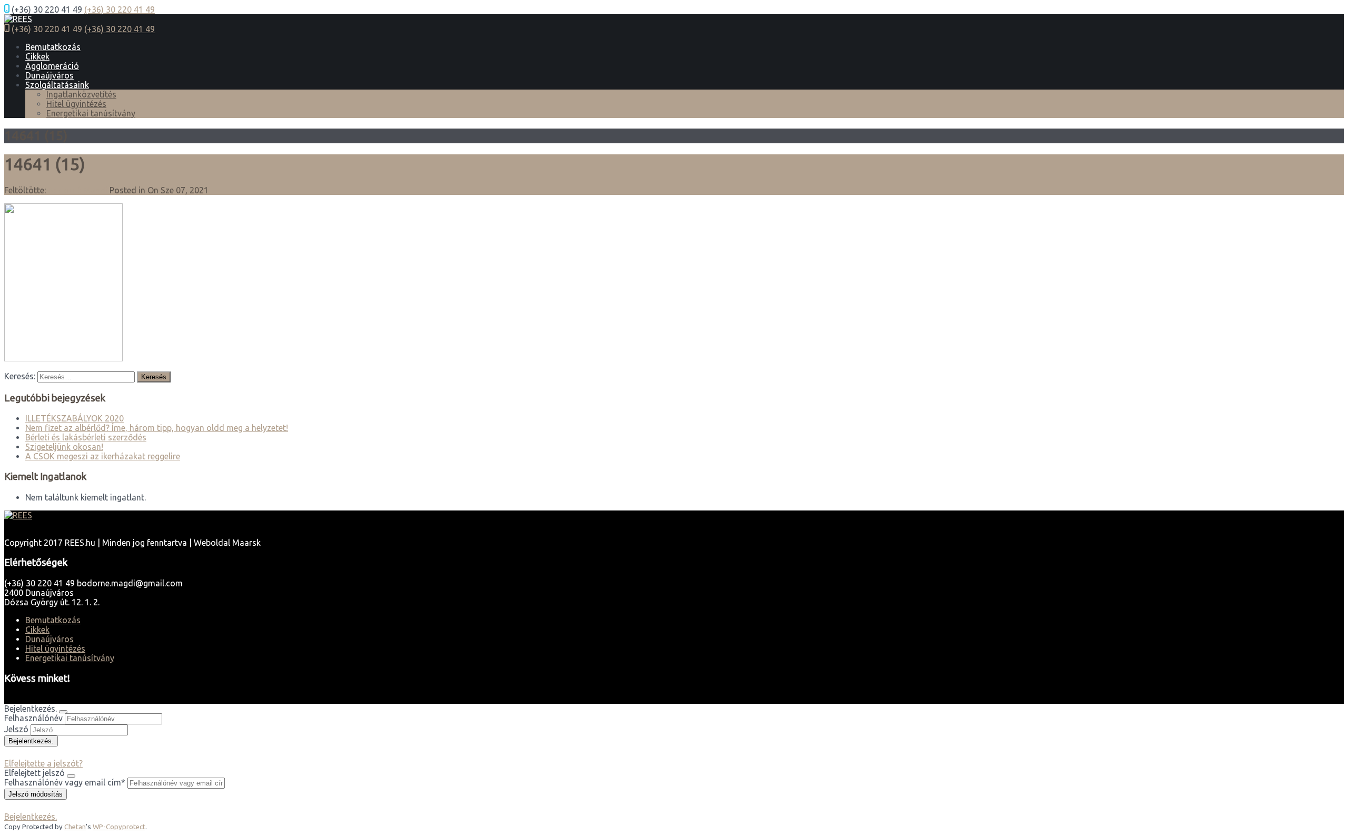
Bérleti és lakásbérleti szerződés (85, 437)
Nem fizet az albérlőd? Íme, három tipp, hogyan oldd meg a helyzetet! (156, 428)
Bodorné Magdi (77, 190)
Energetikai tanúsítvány (90, 113)
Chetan (75, 827)
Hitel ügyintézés (76, 104)
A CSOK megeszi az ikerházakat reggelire (102, 456)
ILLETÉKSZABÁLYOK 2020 (74, 418)
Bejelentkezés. (30, 816)
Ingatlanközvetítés (81, 94)
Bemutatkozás (53, 47)
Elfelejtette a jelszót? (43, 763)
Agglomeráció (52, 66)
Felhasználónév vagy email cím (64, 782)
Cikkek (37, 56)
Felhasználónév (33, 718)
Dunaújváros (49, 75)
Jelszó (16, 729)
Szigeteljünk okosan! (64, 446)
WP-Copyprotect (119, 827)
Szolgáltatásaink (57, 85)
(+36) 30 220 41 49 (119, 9)
